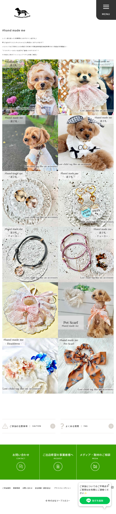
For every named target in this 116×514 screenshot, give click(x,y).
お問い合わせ (27, 488)
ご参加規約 (6, 488)
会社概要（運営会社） (43, 488)
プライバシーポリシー (62, 488)
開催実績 (16, 488)
